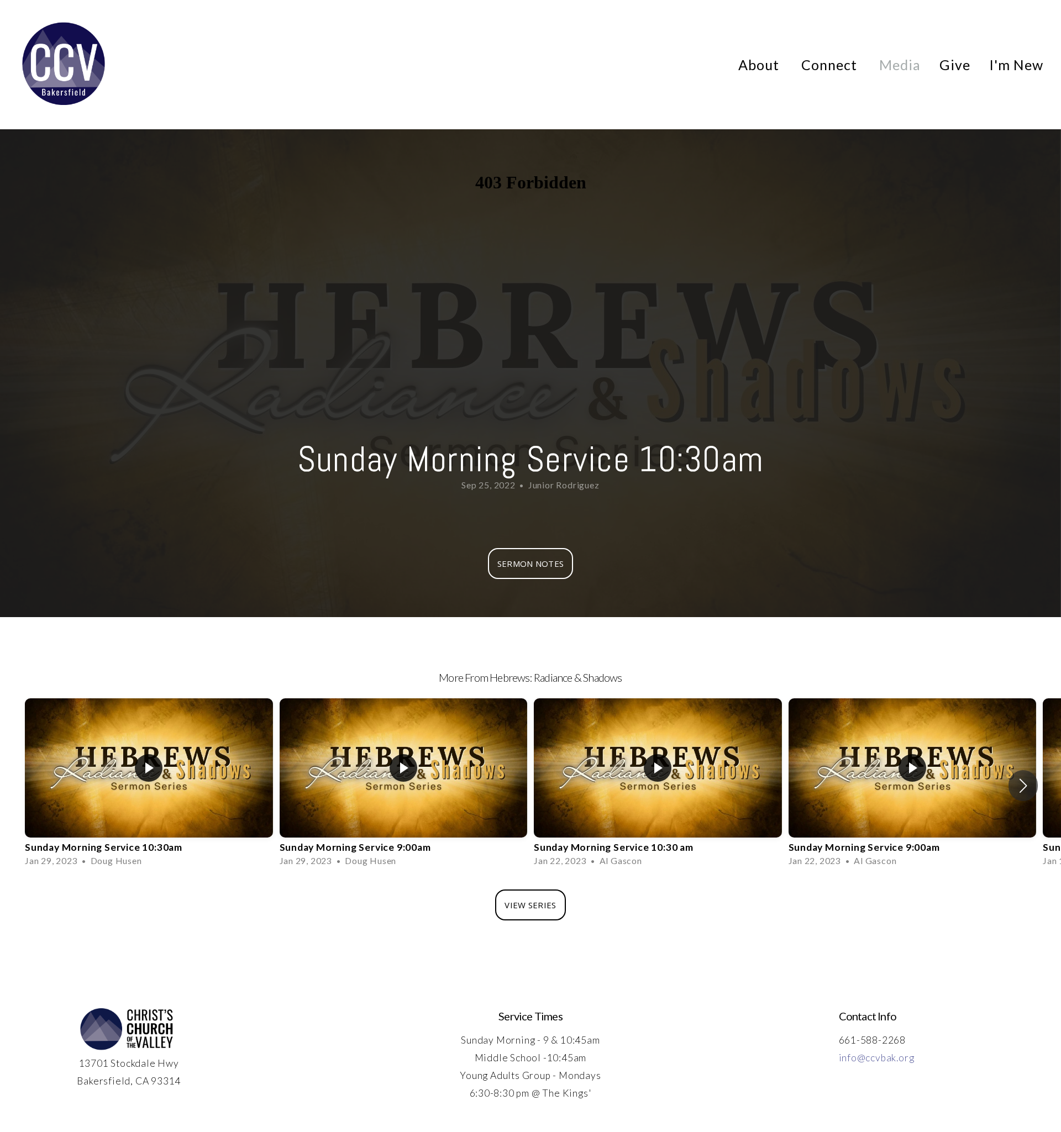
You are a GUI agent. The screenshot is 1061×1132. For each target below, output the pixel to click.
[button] (1023, 785)
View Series (530, 904)
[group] (149, 785)
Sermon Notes (530, 563)
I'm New (1016, 64)
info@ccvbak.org (877, 1057)
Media (900, 64)
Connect (830, 64)
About (760, 64)
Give (954, 64)
